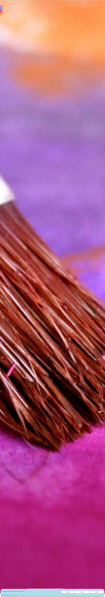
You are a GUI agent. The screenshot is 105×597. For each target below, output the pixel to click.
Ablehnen (82, 592)
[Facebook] (1, 9)
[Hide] (0, 15)
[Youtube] (1, 11)
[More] (1, 14)
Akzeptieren (68, 592)
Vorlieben (96, 592)
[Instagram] (1, 7)
